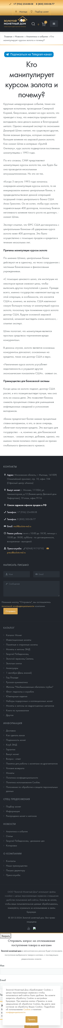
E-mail (3, 979)
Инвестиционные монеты (18, 639)
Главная (8, 36)
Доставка (11, 730)
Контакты (11, 860)
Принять (31, 1019)
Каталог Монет (14, 634)
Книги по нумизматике (17, 710)
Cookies (27, 1009)
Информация (12, 723)
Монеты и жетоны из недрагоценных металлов (30, 705)
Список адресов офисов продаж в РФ (27, 504)
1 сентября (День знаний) (19, 672)
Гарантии (10, 749)
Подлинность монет (16, 739)
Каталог (9, 627)
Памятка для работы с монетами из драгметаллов (32, 763)
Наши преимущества (16, 865)
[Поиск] (33, 24)
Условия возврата (15, 768)
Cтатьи (9, 835)
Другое (9, 714)
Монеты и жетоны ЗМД (18, 649)
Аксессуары (12, 667)
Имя (2, 965)
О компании (12, 853)
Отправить (10, 611)
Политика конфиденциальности (22, 777)
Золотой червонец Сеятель (19, 658)
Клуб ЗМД (11, 744)
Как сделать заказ (15, 735)
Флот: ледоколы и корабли (20, 691)
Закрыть (5, 935)
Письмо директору (15, 870)
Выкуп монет (12, 753)
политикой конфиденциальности (18, 605)
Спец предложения (16, 798)
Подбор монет (13, 806)
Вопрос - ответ (13, 758)
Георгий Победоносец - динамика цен (25, 840)
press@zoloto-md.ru (16, 552)
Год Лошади (12, 677)
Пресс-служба (13, 874)
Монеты (10, 772)
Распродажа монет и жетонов (21, 815)
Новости (9, 823)
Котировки (11, 845)
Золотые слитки (14, 663)
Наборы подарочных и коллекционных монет (29, 700)
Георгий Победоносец (17, 653)
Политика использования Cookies (23, 782)
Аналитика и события (17, 831)
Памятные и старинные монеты (22, 644)
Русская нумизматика (17, 682)
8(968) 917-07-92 (35, 548)
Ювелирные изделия (16, 696)
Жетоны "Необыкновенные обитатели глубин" (29, 686)
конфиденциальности (15, 1012)
